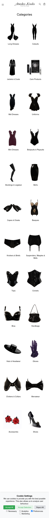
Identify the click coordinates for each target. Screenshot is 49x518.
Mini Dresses (13, 149)
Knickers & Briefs (13, 255)
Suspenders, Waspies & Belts (35, 256)
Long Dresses (13, 44)
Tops (13, 290)
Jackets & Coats (13, 79)
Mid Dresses (13, 114)
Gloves (35, 361)
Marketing (26, 513)
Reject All (40, 507)
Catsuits (35, 44)
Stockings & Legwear (13, 185)
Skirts (35, 185)
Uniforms (35, 114)
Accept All (9, 507)
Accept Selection (24, 507)
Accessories (13, 431)
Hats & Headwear (13, 361)
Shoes (35, 431)
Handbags (35, 326)
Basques (35, 220)
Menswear (35, 396)
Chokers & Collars (13, 396)
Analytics (25, 511)
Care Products (35, 79)
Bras (13, 326)
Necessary (12, 511)
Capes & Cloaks (13, 220)
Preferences (38, 511)
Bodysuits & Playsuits (35, 149)
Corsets (35, 290)
